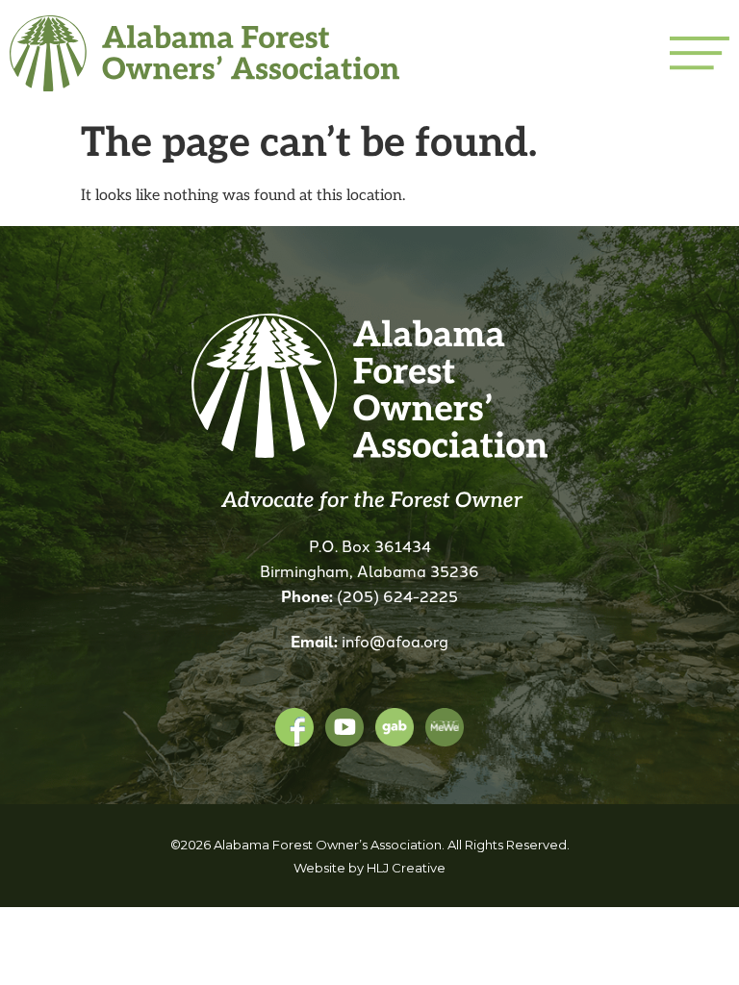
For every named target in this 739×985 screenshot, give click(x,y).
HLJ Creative (406, 867)
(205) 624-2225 (397, 595)
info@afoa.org (395, 640)
